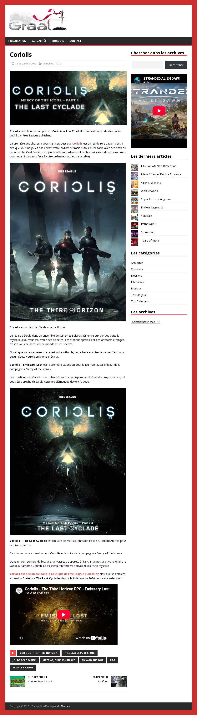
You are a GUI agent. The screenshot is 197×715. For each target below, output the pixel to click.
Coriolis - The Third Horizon (39, 653)
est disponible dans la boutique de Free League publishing (54, 574)
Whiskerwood (149, 191)
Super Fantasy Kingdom (156, 199)
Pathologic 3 (149, 224)
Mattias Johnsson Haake (59, 660)
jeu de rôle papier (24, 660)
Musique (136, 288)
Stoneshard (148, 232)
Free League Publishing (79, 653)
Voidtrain (146, 215)
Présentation (17, 41)
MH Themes (63, 706)
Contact (75, 41)
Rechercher (176, 65)
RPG (112, 660)
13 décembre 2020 (25, 63)
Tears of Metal (150, 240)
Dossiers (58, 41)
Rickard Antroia (92, 660)
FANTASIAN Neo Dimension (158, 166)
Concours (137, 269)
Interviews (137, 282)
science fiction (23, 667)
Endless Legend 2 (152, 207)
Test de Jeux (138, 295)
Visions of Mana (151, 182)
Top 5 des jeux (140, 301)
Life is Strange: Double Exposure (161, 174)
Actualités (39, 41)
